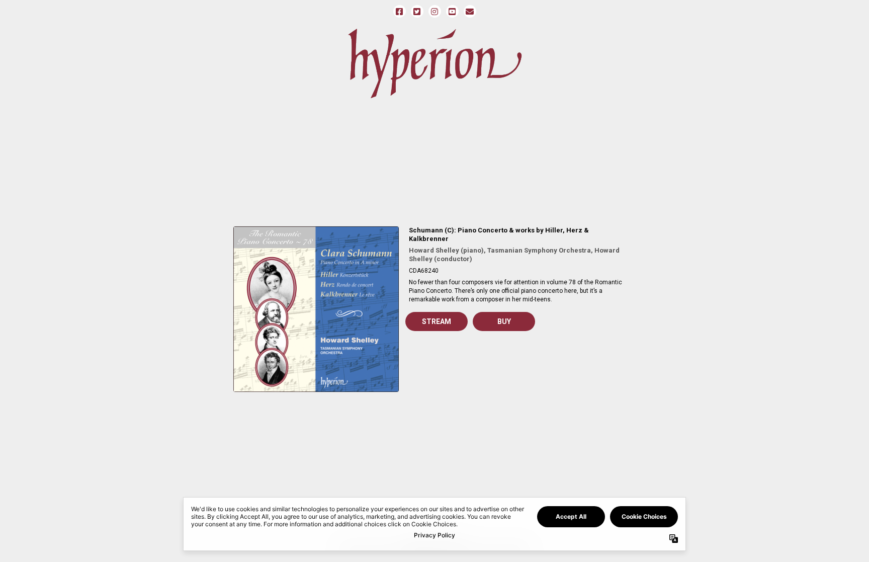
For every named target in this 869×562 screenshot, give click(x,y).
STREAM (436, 321)
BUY (504, 321)
